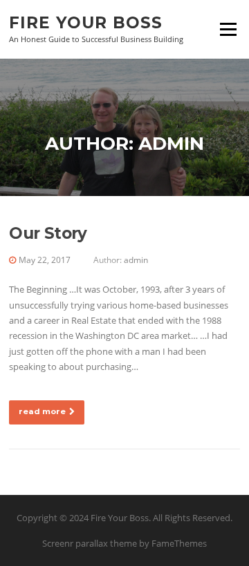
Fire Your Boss (86, 22)
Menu (228, 29)
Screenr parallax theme (89, 543)
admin (136, 260)
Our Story (48, 233)
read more (42, 411)
